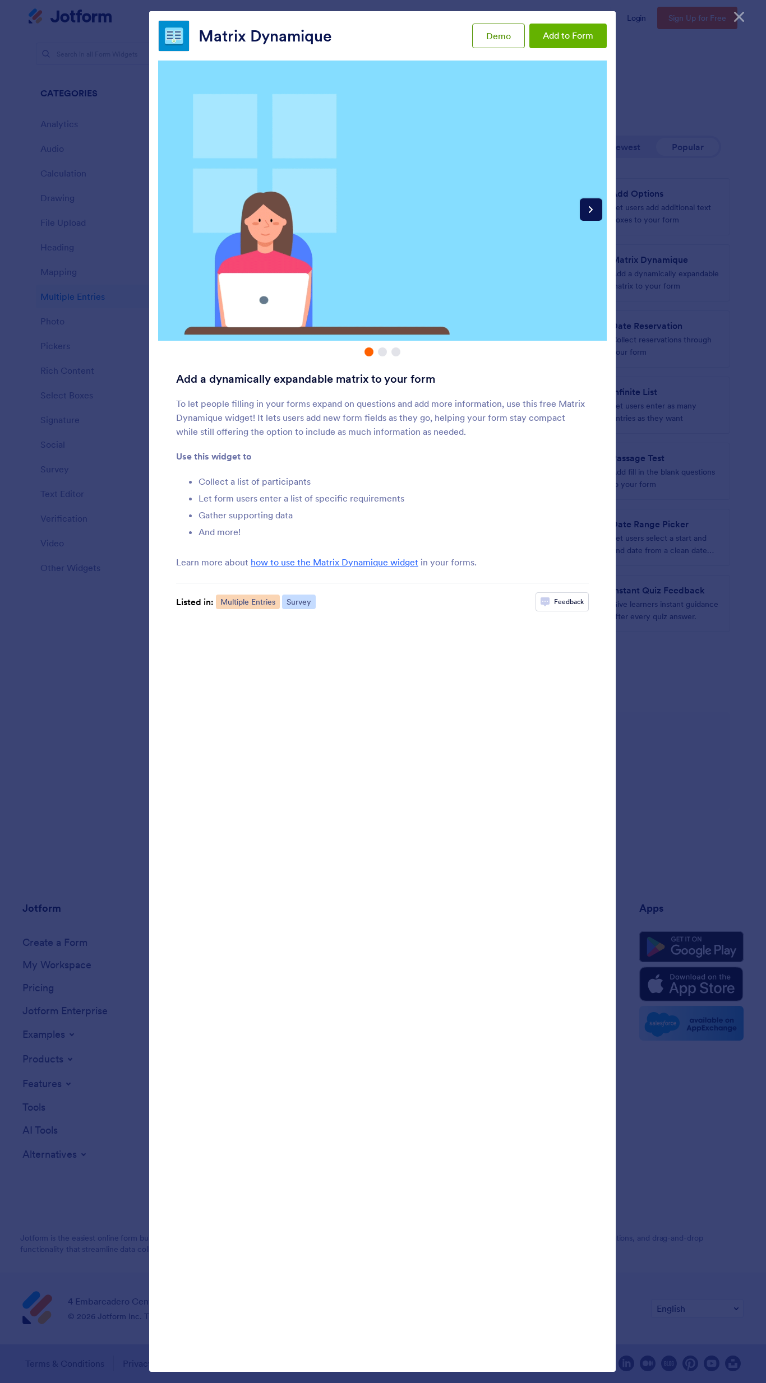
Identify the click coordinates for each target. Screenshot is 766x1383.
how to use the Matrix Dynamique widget (334, 562)
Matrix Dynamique (265, 36)
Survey (299, 602)
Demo (498, 35)
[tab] (368, 351)
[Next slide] (591, 209)
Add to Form (568, 35)
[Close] (739, 16)
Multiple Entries (247, 602)
